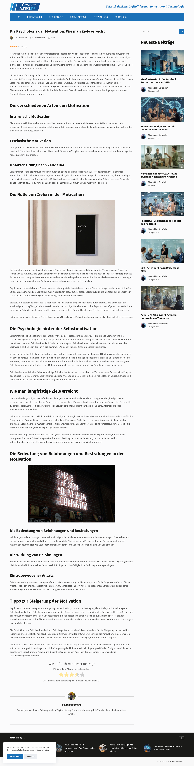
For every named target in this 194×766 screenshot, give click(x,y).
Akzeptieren (15, 756)
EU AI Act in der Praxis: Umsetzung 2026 (160, 269)
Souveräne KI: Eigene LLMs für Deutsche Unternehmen (158, 128)
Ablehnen (31, 756)
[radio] (61, 675)
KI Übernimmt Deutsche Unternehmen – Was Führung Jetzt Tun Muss (80, 748)
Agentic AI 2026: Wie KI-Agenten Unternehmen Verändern (159, 316)
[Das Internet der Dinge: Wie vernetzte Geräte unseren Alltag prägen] (103, 748)
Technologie (56, 17)
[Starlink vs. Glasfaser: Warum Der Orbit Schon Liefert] (148, 748)
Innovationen (34, 17)
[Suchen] (181, 31)
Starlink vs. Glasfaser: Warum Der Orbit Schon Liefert (168, 748)
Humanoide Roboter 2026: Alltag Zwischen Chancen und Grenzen (159, 175)
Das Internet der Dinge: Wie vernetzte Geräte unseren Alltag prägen (123, 748)
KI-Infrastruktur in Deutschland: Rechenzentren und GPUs (159, 81)
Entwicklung (101, 17)
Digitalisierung (78, 17)
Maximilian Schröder (158, 88)
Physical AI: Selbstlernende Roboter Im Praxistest (161, 222)
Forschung (121, 17)
